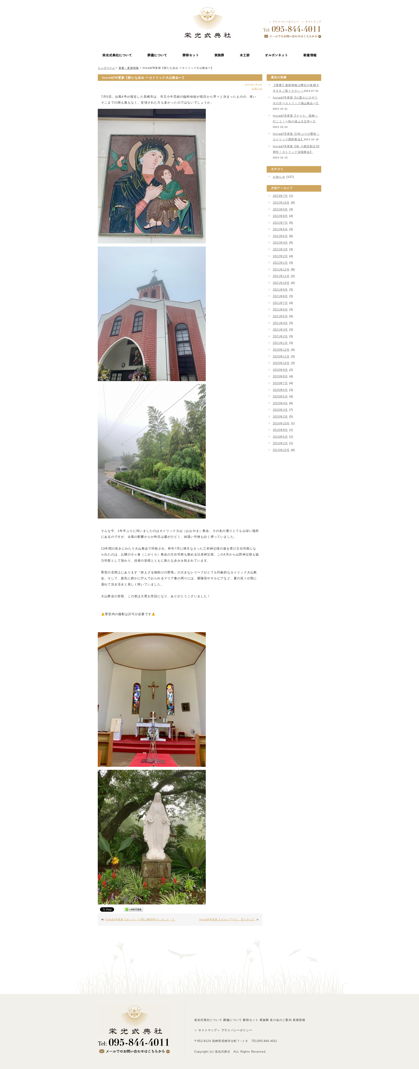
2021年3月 (280, 329)
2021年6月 (280, 309)
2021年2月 (280, 336)
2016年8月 (280, 430)
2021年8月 (280, 296)
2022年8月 (280, 216)
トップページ (106, 67)
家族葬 (264, 1020)
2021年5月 (280, 316)
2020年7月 (280, 383)
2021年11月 (281, 276)
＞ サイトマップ (311, 21)
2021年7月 (280, 303)
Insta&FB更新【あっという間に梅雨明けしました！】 (140, 919)
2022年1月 (280, 262)
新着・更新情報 (129, 67)
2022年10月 (281, 202)
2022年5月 (280, 236)
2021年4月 (280, 323)
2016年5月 (280, 436)
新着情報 (299, 1020)
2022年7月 (280, 222)
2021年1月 (280, 343)
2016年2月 (280, 443)
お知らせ (257, 88)
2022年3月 (280, 249)
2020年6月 (280, 390)
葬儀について (232, 1020)
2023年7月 (280, 196)
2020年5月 (280, 396)
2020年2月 (280, 416)
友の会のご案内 (281, 1020)
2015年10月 (281, 450)
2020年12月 (281, 349)
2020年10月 (281, 363)
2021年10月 (281, 283)
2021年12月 (281, 269)
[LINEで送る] (133, 910)
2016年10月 (281, 423)
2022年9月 (280, 209)
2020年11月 (281, 356)
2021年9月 (280, 289)
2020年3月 (280, 409)
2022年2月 (280, 256)
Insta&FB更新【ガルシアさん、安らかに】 (227, 919)
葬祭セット (250, 1020)
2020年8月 (280, 376)
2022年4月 (280, 242)
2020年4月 (280, 403)
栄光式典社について (208, 1020)
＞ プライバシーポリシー (284, 21)
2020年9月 (280, 369)
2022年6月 (280, 229)
